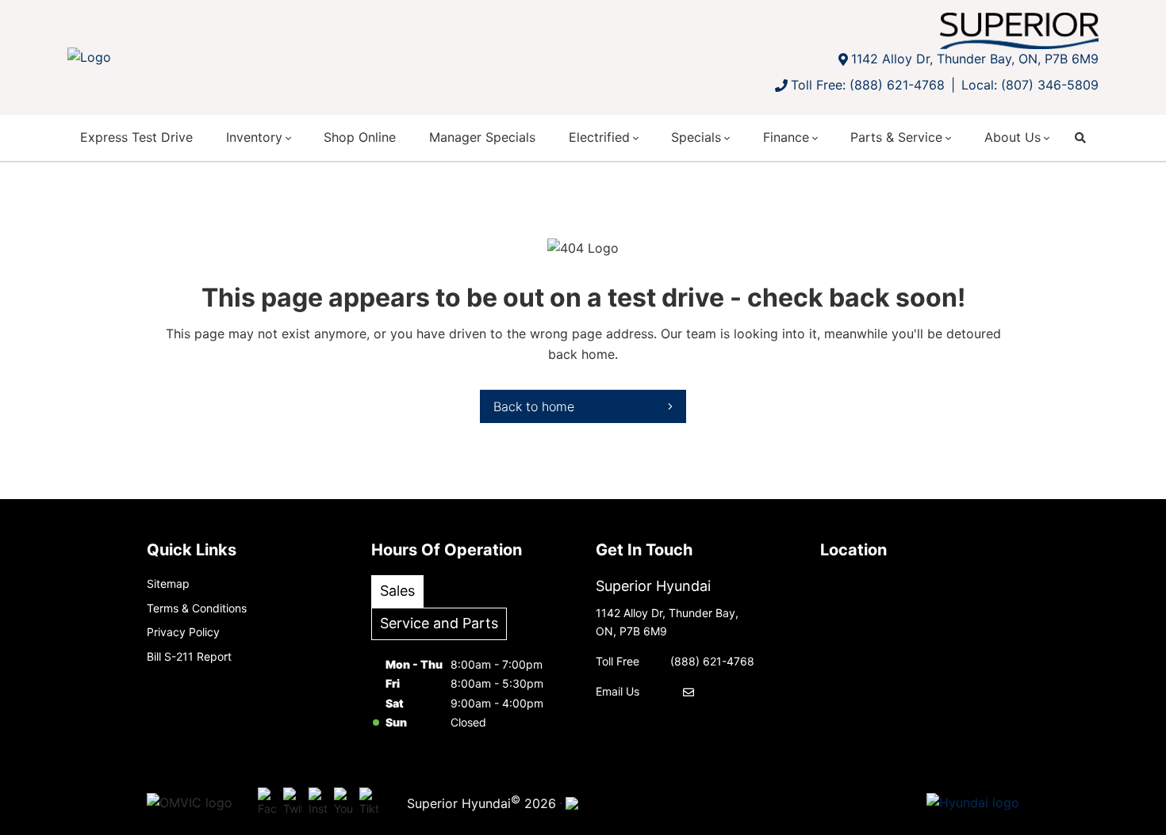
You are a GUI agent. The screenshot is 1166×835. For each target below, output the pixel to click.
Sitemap (168, 583)
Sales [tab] (397, 590)
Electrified (599, 137)
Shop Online (360, 137)
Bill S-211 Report (189, 656)
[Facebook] (267, 803)
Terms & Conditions (197, 608)
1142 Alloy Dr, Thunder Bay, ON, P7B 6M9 (975, 59)
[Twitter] (292, 803)
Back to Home (533, 406)
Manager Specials (482, 137)
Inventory (254, 137)
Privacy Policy (183, 632)
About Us (1012, 137)
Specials (696, 137)
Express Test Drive (136, 137)
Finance (786, 137)
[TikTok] (368, 803)
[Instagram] (318, 803)
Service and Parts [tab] (439, 623)
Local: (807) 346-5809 (1030, 85)
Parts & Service (896, 137)
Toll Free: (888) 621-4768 (868, 85)
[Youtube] (343, 803)
